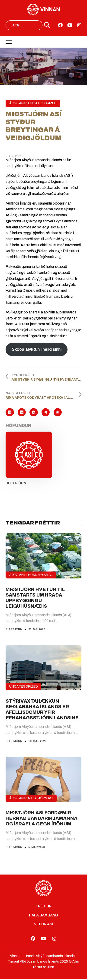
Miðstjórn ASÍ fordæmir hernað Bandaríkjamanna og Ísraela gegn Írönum (41, 818)
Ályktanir (18, 103)
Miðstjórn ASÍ (40, 798)
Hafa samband (43, 915)
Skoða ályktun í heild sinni (36, 349)
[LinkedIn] (22, 412)
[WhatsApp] (33, 412)
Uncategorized (42, 103)
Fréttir (44, 906)
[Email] (58, 412)
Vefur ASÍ (43, 924)
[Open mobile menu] (9, 42)
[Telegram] (46, 412)
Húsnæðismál (40, 575)
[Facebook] (10, 412)
